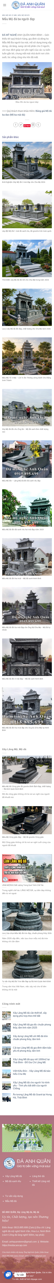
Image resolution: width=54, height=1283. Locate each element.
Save (28, 126)
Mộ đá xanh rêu (13, 1181)
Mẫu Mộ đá (11, 1201)
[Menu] (4, 5)
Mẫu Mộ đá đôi (24, 15)
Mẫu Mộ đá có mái (9, 15)
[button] (8, 1275)
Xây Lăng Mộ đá (13, 1176)
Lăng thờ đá (38, 1176)
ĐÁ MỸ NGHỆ (9, 35)
